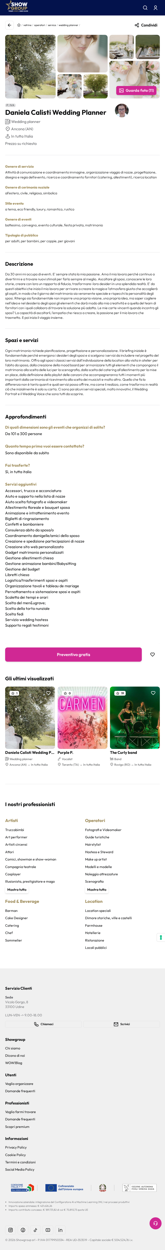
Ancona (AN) (22, 128)
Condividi (149, 25)
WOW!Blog (13, 1063)
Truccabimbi (14, 830)
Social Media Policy (19, 1169)
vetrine (27, 25)
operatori (39, 25)
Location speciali (98, 910)
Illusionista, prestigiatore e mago (30, 881)
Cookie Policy (15, 1155)
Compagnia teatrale (20, 867)
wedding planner (68, 25)
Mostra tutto (16, 889)
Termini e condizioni (20, 1162)
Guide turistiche (97, 837)
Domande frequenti (20, 1091)
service (52, 25)
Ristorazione (94, 940)
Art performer (16, 837)
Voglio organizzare (19, 1083)
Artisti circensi (16, 844)
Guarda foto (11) (140, 90)
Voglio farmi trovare (20, 1112)
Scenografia (94, 881)
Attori (9, 852)
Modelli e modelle (98, 867)
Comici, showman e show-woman (30, 859)
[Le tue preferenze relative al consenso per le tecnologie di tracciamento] (161, 937)
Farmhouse (93, 925)
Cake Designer (16, 918)
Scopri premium (17, 1126)
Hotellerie (93, 933)
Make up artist (96, 859)
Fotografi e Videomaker (103, 830)
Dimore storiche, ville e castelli (108, 918)
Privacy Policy (16, 1147)
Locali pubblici (96, 947)
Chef (9, 933)
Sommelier (13, 940)
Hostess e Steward (99, 852)
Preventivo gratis (73, 654)
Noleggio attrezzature (101, 874)
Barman (11, 910)
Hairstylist (93, 844)
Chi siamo (12, 1048)
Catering (12, 925)
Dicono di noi (15, 1055)
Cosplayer (13, 874)
